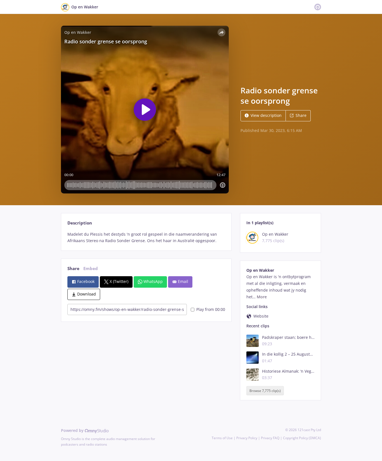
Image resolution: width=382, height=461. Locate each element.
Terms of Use (222, 438)
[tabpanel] (146, 237)
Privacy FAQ (270, 438)
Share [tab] (73, 268)
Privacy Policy (246, 438)
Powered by (73, 430)
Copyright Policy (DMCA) (302, 438)
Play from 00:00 (210, 309)
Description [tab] (79, 223)
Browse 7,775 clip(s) (265, 390)
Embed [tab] (90, 268)
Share (301, 115)
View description (266, 115)
